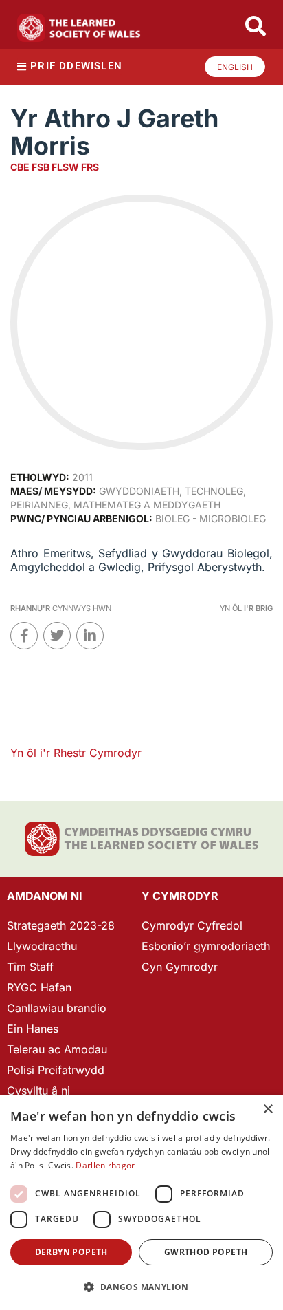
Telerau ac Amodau (57, 1049)
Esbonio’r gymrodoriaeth (206, 946)
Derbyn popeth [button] (71, 1252)
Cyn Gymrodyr (180, 967)
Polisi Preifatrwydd (55, 1070)
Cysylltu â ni (38, 1090)
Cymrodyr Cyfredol (192, 925)
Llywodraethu (42, 946)
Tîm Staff (30, 967)
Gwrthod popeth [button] (206, 1252)
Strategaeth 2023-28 (61, 925)
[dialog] (141, 1202)
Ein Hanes (32, 1028)
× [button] (267, 1109)
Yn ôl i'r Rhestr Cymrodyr (76, 753)
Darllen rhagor (105, 1165)
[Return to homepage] (79, 28)
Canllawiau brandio (56, 1008)
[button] (141, 1287)
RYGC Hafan (39, 987)
